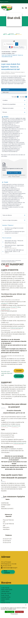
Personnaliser (14, 614)
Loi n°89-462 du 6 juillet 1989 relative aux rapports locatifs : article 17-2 (14, 250)
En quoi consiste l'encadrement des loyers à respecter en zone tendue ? (15, 232)
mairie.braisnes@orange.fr (10, 567)
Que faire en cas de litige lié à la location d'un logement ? (14, 228)
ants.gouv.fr (4, 303)
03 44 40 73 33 (5, 309)
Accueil (5, 33)
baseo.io (14, 261)
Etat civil (18, 33)
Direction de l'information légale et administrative (11, 260)
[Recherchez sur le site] (23, 8)
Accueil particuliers (6, 51)
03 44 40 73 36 (15, 307)
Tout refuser (20, 611)
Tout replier (14, 96)
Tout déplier (22, 96)
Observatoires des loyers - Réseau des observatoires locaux (14, 241)
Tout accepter (10, 611)
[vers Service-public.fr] (17, 47)
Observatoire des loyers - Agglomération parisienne (14, 246)
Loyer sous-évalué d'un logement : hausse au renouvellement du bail (12, 55)
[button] (14, 100)
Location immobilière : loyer (8, 53)
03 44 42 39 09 (5, 1)
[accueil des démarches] (14, 41)
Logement (14, 51)
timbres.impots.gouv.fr (16, 328)
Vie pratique (11, 33)
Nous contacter (7, 571)
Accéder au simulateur (13, 172)
